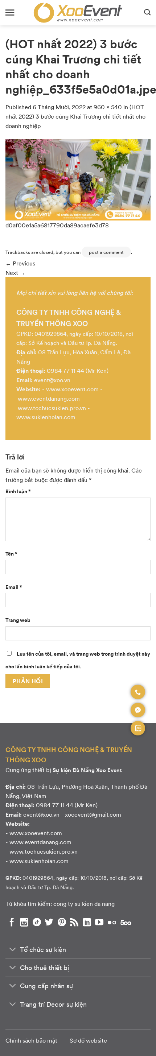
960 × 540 (108, 106)
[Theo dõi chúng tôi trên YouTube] (99, 922)
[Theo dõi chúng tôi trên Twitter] (49, 922)
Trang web (17, 620)
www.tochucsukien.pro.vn (52, 407)
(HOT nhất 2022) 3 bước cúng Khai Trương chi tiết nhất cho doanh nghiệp (75, 116)
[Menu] (9, 12)
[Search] (147, 12)
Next (15, 272)
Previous (20, 263)
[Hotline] (138, 692)
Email (13, 587)
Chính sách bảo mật (31, 1040)
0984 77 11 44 (65, 370)
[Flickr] (112, 922)
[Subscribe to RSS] (74, 922)
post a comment (106, 252)
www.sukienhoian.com (45, 416)
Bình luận (18, 491)
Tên (11, 553)
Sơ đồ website (88, 1040)
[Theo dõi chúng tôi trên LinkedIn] (87, 922)
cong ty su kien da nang (84, 903)
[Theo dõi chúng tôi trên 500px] (125, 922)
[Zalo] (138, 728)
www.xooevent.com (72, 388)
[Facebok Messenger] (138, 710)
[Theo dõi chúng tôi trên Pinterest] (62, 922)
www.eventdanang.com (49, 398)
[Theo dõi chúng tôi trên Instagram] (24, 922)
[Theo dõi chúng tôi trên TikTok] (37, 922)
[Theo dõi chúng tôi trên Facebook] (12, 922)
